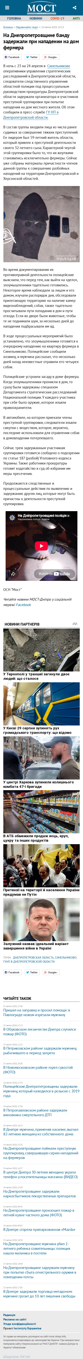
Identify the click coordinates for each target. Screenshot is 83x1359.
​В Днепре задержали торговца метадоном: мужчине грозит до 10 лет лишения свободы (39, 1294)
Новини (36, 18)
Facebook (23, 604)
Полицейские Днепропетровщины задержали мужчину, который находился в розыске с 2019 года (41, 1091)
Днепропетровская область (33, 957)
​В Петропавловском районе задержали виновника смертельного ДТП (35, 1112)
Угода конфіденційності (19, 1324)
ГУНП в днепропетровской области (29, 961)
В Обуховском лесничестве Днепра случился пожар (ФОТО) (39, 1031)
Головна (14, 18)
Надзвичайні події (27, 27)
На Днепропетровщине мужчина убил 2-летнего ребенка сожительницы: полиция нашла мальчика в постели (36, 1248)
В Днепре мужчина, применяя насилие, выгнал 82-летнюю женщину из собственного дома (40, 1132)
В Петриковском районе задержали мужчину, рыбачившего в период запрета (40, 1050)
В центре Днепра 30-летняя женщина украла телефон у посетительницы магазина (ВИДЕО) (40, 1174)
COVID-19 (57, 18)
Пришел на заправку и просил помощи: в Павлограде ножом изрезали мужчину (36, 1012)
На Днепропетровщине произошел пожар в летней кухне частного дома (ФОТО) (38, 1212)
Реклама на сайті (14, 1319)
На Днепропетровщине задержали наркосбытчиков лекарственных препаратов (39, 1193)
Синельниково (58, 66)
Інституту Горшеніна (27, 1328)
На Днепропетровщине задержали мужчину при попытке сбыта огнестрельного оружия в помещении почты (39, 1272)
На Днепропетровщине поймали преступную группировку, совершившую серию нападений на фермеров (40, 1153)
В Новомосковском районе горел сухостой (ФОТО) (38, 1070)
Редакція (9, 1315)
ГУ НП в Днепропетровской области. (30, 115)
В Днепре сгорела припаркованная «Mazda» (39, 1229)
